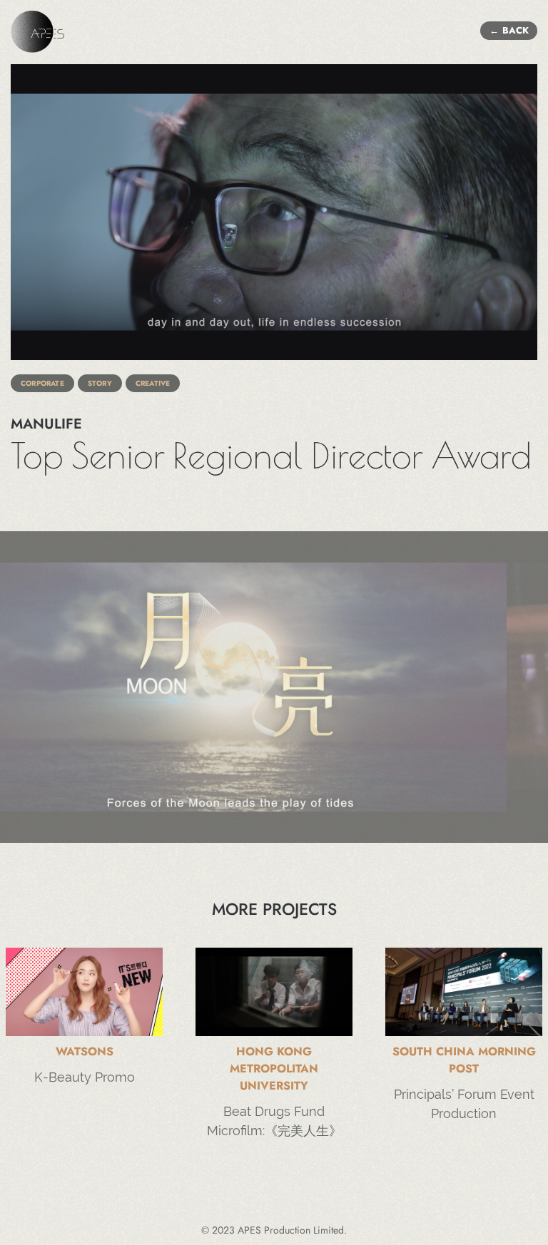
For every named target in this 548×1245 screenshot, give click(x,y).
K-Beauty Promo (84, 1077)
